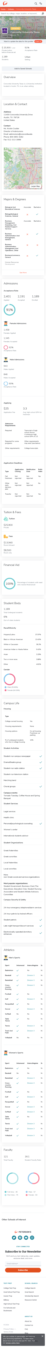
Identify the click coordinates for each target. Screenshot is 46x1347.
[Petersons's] (5, 3)
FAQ (26, 1329)
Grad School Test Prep (12, 1292)
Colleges (11, 9)
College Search (30, 1288)
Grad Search (29, 1292)
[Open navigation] (40, 3)
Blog (26, 1333)
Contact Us (29, 1325)
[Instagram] (32, 1238)
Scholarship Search (32, 1296)
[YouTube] (26, 1238)
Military (6, 1300)
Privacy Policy (9, 1329)
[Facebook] (20, 1238)
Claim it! (38, 41)
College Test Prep (10, 1288)
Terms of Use (8, 1332)
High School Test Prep (11, 1304)
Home (3, 9)
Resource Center (31, 1300)
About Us (28, 1321)
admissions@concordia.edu (20, 134)
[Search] (36, 3)
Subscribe (23, 1270)
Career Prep (8, 1296)
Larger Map (35, 186)
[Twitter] (14, 1238)
